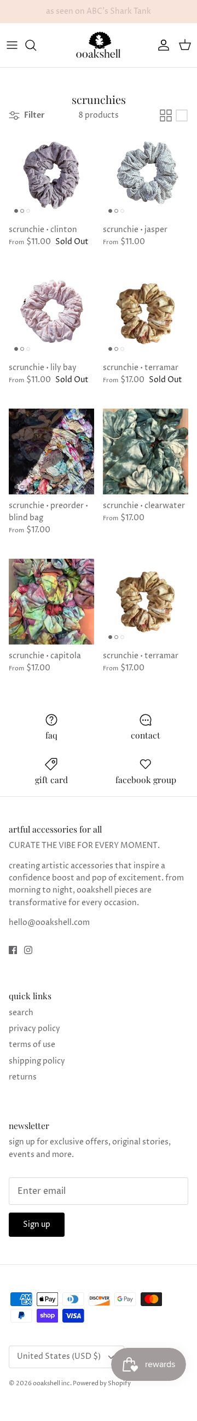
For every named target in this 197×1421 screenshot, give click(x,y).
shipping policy (37, 1061)
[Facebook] (13, 950)
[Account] (161, 45)
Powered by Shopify (102, 1383)
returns (23, 1077)
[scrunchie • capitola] (51, 602)
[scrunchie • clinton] (51, 175)
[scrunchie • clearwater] (145, 451)
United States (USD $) (59, 1356)
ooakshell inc (51, 1383)
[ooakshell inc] (98, 45)
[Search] (36, 45)
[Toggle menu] (12, 45)
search (21, 1012)
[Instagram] (28, 950)
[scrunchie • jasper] (145, 175)
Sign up (36, 1224)
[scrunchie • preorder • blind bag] (51, 451)
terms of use (32, 1044)
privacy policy (34, 1028)
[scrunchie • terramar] (145, 313)
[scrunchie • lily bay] (51, 313)
